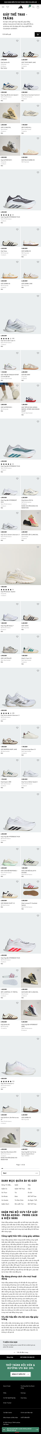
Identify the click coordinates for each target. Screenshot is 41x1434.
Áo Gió (30, 1192)
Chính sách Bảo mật (27, 1412)
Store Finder (7, 1386)
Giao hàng (24, 1398)
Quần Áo (4, 1189)
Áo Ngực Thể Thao (32, 1200)
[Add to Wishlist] (17, 41)
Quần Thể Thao (20, 1189)
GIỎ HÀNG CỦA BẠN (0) (27, 1357)
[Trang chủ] (20, 7)
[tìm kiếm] (33, 7)
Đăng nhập (10, 1357)
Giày (29, 1185)
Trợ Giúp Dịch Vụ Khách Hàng (28, 1387)
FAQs (4, 1393)
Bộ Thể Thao (32, 1204)
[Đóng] (4, 1429)
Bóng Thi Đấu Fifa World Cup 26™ (6, 1185)
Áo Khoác (5, 1196)
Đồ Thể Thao (32, 1196)
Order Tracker (7, 1403)
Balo (16, 1196)
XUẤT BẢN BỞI (25, 1417)
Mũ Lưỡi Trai (19, 1204)
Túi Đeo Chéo (19, 1200)
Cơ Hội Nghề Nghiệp (9, 1398)
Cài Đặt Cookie (7, 1412)
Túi (16, 1192)
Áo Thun (4, 1192)
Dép (29, 1189)
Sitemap (23, 1393)
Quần (16, 1185)
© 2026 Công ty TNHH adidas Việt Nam (11, 1423)
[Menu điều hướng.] (3, 7)
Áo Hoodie (5, 1200)
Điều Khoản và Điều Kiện (10, 1417)
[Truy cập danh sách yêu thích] (7, 7)
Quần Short (5, 1204)
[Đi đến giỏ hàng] (38, 7)
